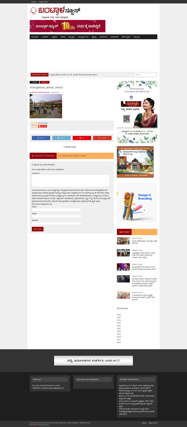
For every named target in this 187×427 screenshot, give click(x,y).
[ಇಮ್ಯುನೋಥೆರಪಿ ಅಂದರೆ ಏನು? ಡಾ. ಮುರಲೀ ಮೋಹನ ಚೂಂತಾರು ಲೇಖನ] (123, 269)
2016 (119, 342)
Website (35, 220)
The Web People (43, 425)
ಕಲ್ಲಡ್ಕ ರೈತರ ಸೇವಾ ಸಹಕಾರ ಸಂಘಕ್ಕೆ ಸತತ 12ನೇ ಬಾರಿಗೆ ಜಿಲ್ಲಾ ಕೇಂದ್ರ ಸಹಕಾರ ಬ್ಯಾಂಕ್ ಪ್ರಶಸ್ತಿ (143, 255)
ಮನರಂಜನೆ (103, 37)
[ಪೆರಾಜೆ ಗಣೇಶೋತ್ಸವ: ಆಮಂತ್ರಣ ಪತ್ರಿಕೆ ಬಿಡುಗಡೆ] (123, 243)
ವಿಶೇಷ (63, 37)
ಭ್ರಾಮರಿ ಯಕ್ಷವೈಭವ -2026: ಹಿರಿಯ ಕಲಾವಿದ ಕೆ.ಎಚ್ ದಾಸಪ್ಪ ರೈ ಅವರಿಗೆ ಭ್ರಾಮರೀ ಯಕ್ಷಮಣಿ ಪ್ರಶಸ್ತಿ (136, 403)
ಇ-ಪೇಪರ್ (45, 37)
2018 (119, 337)
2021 (119, 328)
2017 (119, 339)
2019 (119, 334)
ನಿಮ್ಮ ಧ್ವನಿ (71, 37)
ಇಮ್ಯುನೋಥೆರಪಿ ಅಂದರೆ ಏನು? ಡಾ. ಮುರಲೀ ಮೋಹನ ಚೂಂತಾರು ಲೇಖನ (144, 268)
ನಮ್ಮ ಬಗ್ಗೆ (33, 1)
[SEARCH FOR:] (145, 75)
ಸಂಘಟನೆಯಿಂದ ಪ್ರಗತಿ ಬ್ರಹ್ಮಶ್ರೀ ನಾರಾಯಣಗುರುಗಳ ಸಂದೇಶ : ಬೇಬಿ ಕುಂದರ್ (143, 297)
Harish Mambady (44, 92)
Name (34, 206)
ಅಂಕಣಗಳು (114, 37)
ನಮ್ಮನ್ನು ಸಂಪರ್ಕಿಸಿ (43, 1)
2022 (119, 326)
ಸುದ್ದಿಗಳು (54, 37)
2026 (119, 314)
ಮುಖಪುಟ (34, 37)
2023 (119, 323)
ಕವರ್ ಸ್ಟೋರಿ (126, 37)
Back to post (71, 147)
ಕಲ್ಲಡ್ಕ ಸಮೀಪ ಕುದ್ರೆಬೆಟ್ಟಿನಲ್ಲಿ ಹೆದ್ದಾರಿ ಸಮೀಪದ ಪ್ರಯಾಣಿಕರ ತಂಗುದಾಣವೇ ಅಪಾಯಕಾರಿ (136, 411)
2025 (119, 317)
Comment (36, 173)
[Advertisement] (93, 55)
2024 (119, 320)
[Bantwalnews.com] (93, 12)
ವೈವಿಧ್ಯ (94, 37)
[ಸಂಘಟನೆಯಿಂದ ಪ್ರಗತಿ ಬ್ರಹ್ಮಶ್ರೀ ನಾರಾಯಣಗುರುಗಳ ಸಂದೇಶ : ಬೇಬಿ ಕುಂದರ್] (123, 297)
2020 (119, 331)
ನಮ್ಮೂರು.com (83, 37)
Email (34, 213)
